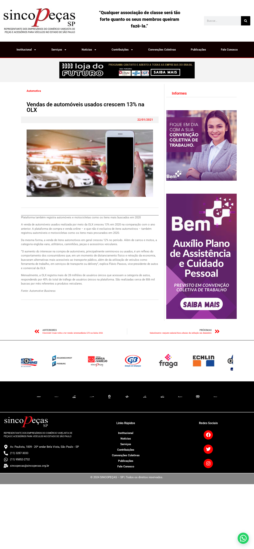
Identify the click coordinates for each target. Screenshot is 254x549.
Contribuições (120, 49)
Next (26, 361)
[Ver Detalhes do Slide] (127, 70)
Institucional (24, 49)
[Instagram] (208, 463)
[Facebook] (208, 435)
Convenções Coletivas (162, 49)
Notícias (87, 49)
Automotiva (34, 91)
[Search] (245, 20)
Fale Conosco (229, 49)
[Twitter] (208, 449)
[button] (243, 538)
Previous (230, 361)
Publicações (198, 49)
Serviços (56, 49)
